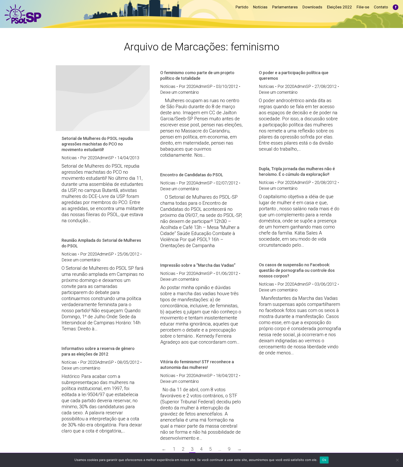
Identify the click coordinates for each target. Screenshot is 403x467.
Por (97, 157)
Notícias (69, 157)
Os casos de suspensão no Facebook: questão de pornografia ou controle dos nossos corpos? (297, 270)
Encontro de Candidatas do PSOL (191, 174)
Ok (324, 460)
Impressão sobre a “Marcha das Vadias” (198, 265)
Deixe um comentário (179, 92)
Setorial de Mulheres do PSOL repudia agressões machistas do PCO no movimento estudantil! (97, 144)
